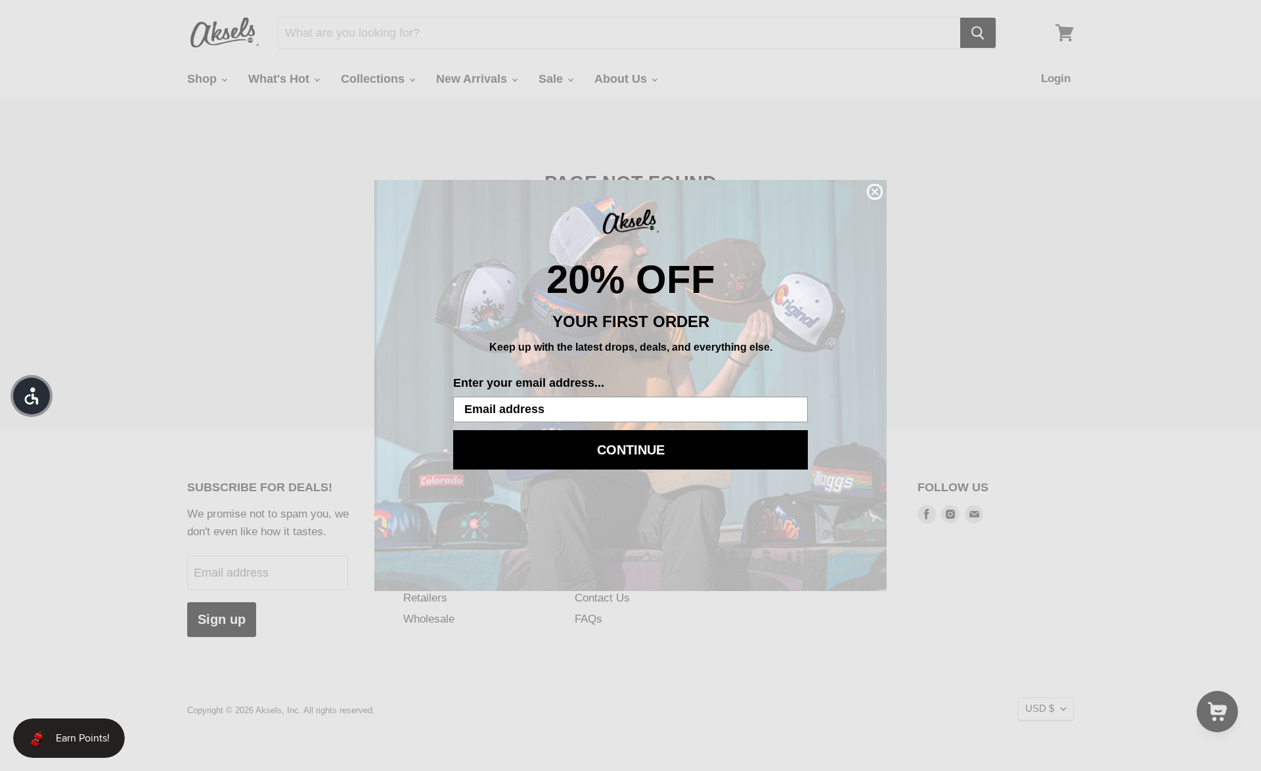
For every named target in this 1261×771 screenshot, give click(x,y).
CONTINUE (631, 450)
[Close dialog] (874, 191)
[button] (32, 396)
